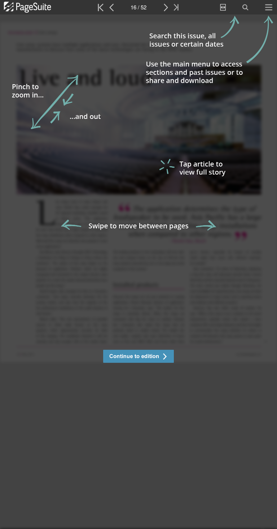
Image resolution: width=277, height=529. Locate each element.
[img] (138, 271)
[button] (138, 357)
